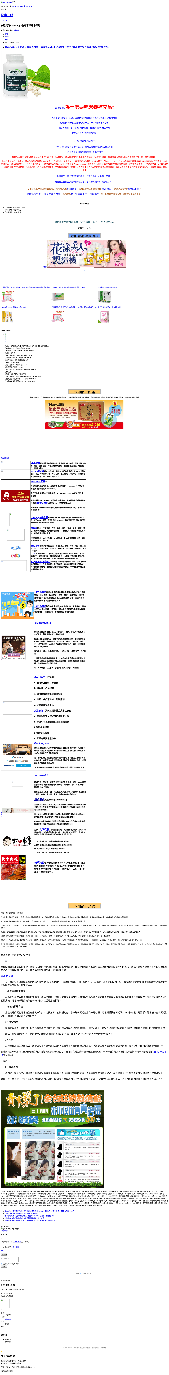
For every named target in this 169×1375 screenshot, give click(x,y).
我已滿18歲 (5, 1371)
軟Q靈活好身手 (79, 194)
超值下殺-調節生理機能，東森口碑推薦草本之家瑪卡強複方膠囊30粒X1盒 (30, 1220)
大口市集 (44, 829)
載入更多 (4, 1254)
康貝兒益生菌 (81, 118)
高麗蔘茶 (38, 710)
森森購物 (35, 463)
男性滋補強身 (34, 194)
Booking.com (42, 743)
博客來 (34, 528)
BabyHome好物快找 (40, 561)
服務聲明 (103, 1348)
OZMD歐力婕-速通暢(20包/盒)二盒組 (13, 307)
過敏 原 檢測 (5, 458)
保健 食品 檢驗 (42, 503)
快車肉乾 (39, 862)
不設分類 (17, 30)
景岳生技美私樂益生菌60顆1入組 (109, 307)
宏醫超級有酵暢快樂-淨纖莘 (107, 287)
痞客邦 (15, 1242)
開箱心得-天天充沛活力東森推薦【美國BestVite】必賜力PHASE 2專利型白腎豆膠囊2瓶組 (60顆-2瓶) (57, 47)
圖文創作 (16, 1247)
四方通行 (39, 677)
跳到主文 (4, 20)
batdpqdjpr (4, 1230)
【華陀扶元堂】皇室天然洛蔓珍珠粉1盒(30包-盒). (22, 1213)
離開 (11, 1371)
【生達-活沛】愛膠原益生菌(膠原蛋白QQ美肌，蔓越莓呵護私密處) (74, 307)
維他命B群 (133, 189)
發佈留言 (4, 1266)
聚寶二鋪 (7, 15)
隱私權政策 (95, 1348)
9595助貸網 (40, 592)
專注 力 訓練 (7, 976)
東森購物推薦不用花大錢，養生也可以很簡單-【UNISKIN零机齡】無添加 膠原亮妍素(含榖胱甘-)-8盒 (39, 1211)
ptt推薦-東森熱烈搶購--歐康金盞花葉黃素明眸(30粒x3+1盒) (25, 1218)
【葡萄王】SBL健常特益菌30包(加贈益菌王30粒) (68, 287)
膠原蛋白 (106, 188)
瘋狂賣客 (35, 546)
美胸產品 (94, 194)
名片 (6, 39)
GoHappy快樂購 (39, 517)
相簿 (6, 34)
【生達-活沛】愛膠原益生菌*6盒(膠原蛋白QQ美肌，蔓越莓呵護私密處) (25, 287)
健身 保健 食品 (60, 108)
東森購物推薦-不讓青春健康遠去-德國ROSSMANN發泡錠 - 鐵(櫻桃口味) (29, 1216)
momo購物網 (37, 471)
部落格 (7, 36)
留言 (19, 1242)
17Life (33, 554)
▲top (2, 1250)
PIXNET (70, 1348)
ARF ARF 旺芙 (38, 481)
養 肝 (45, 267)
